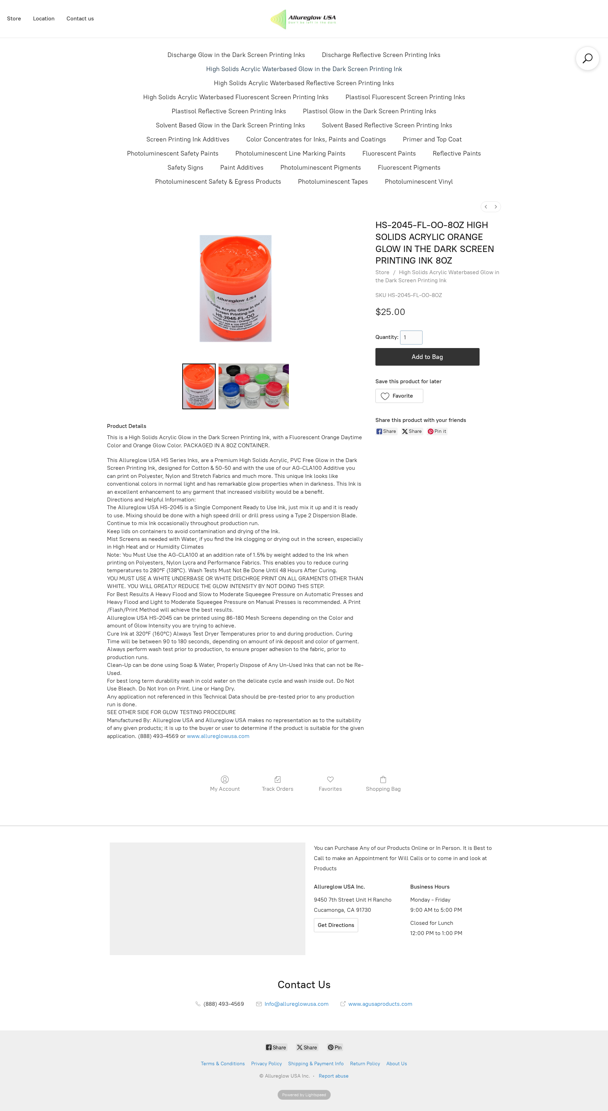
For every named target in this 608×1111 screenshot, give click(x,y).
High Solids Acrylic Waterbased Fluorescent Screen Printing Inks (236, 97)
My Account (225, 788)
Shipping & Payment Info (316, 1064)
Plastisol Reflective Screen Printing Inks (229, 111)
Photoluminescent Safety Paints (172, 153)
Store (14, 18)
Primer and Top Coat (432, 139)
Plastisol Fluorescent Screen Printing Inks (405, 97)
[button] (399, 396)
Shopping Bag (383, 788)
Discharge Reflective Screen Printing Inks (381, 55)
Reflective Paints (457, 153)
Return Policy (365, 1064)
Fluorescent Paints (389, 153)
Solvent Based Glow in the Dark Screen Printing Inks (230, 125)
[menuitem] (486, 207)
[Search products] (587, 58)
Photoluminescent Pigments (320, 167)
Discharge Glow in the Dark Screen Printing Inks (236, 55)
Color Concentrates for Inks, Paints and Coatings (316, 139)
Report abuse (334, 1076)
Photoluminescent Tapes (333, 181)
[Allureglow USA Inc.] (304, 19)
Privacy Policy (266, 1064)
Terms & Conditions (223, 1064)
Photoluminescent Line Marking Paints (290, 153)
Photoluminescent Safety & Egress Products (218, 181)
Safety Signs (185, 167)
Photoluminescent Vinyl (419, 181)
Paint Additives (242, 167)
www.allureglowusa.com (218, 736)
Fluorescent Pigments (409, 167)
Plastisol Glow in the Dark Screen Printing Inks (369, 111)
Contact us (80, 18)
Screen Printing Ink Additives (187, 139)
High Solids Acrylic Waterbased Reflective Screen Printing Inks (304, 83)
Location (44, 18)
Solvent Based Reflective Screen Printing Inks (387, 125)
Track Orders (277, 788)
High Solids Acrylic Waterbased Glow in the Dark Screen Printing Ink (304, 69)
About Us (396, 1064)
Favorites (330, 788)
